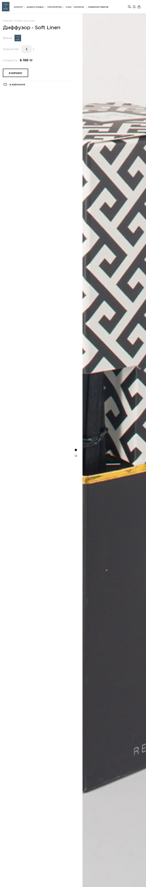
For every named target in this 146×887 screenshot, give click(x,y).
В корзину (15, 73)
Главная (7, 20)
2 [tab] (76, 456)
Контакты (79, 7)
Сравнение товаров (98, 7)
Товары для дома (24, 20)
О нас (69, 7)
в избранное (17, 84)
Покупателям (54, 7)
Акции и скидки (35, 7)
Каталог (18, 7)
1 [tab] (76, 449)
